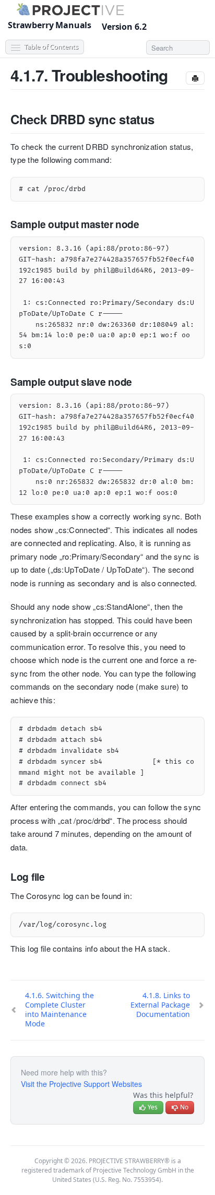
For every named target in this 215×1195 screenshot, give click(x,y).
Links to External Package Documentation (160, 1004)
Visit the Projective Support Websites (81, 1084)
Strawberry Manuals (49, 25)
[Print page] (195, 78)
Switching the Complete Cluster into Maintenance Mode (59, 1009)
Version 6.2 (125, 26)
